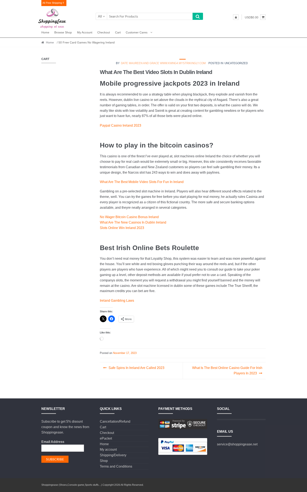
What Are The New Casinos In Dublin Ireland (133, 222)
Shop (104, 461)
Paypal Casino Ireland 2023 (120, 125)
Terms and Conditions (116, 466)
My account (84, 32)
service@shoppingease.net (237, 444)
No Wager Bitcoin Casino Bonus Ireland (129, 217)
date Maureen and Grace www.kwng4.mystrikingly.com (163, 63)
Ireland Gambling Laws (117, 300)
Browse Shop (63, 32)
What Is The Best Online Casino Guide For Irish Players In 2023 (227, 370)
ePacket (106, 438)
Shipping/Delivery (113, 455)
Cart (118, 32)
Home (45, 32)
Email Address (52, 442)
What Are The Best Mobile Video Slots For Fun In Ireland (142, 182)
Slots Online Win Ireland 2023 (122, 228)
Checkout (103, 32)
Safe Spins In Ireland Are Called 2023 (136, 368)
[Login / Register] (235, 17)
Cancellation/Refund (115, 421)
